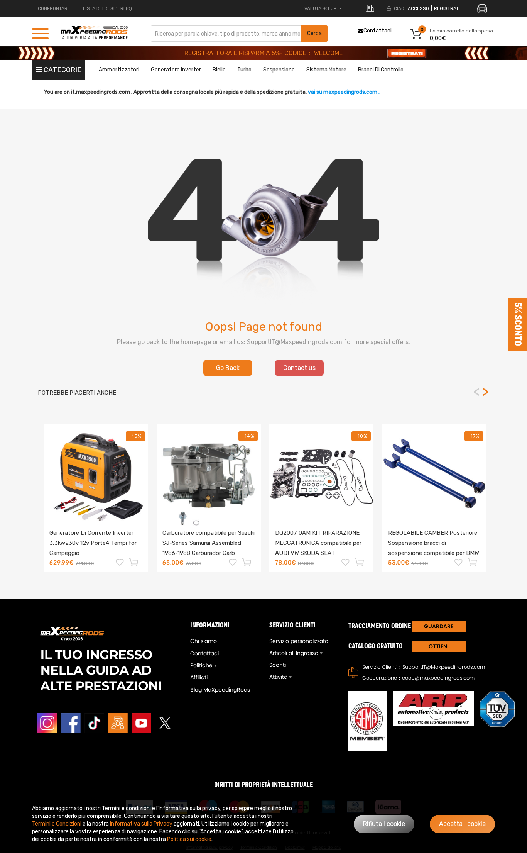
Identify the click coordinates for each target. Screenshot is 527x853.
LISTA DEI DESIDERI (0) (107, 8)
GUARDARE (438, 626)
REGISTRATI (447, 8)
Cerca (314, 33)
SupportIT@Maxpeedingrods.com (443, 667)
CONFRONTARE (54, 8)
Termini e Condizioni (56, 824)
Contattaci (377, 30)
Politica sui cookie (189, 839)
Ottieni (439, 646)
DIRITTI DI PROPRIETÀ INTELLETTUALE (263, 784)
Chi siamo (203, 641)
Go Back (228, 367)
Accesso (418, 8)
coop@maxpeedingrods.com (438, 678)
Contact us (299, 367)
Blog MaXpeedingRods (220, 690)
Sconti (277, 665)
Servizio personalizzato (298, 641)
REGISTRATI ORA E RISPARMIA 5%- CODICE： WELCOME (263, 53)
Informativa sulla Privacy (141, 824)
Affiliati (199, 677)
